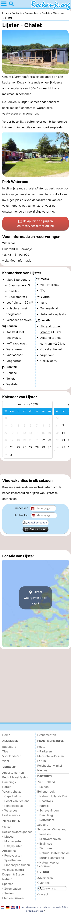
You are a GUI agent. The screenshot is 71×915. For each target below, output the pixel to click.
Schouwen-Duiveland (51, 829)
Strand (7, 827)
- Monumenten (12, 841)
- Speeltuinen (11, 860)
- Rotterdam (45, 820)
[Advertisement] (35, 467)
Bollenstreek (46, 791)
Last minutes (11, 815)
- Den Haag (45, 815)
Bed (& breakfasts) (15, 777)
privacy (47, 907)
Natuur (7, 879)
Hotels (6, 787)
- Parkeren (44, 751)
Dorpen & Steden (14, 874)
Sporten (7, 884)
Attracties (9, 851)
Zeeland (42, 824)
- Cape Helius (11, 796)
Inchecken (22, 508)
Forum (41, 761)
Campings (9, 782)
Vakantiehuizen (12, 791)
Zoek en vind (38, 529)
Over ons (43, 883)
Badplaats (9, 746)
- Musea (8, 836)
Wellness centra (13, 869)
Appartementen (13, 772)
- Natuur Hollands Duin (53, 796)
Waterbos (62, 188)
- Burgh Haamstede (50, 858)
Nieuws (42, 770)
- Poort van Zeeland (16, 801)
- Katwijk (43, 806)
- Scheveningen (48, 810)
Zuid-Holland (46, 782)
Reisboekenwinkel (49, 765)
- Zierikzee (44, 848)
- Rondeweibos (12, 806)
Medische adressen (50, 756)
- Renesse (44, 834)
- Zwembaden (11, 888)
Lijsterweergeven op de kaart (35, 597)
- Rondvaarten (12, 855)
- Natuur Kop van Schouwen (48, 864)
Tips (5, 751)
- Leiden (43, 787)
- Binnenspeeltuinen (16, 865)
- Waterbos (9, 810)
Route (41, 746)
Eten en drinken (13, 898)
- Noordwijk (45, 801)
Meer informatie (20, 260)
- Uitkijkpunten (12, 846)
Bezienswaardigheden (17, 832)
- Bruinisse (44, 843)
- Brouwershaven (49, 839)
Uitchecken (22, 515)
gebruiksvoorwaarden (31, 907)
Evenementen (46, 735)
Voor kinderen (11, 756)
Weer (5, 761)
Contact (42, 894)
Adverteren (45, 878)
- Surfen (8, 893)
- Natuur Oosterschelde (53, 853)
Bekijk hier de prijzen (35, 223)
